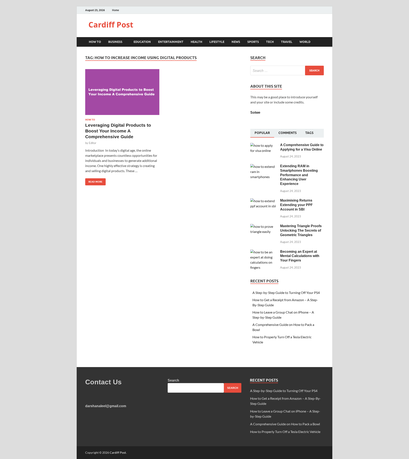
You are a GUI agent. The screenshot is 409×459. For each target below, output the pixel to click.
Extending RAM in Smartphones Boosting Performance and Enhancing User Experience (299, 175)
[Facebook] (312, 10)
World (305, 42)
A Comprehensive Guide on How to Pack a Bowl (285, 424)
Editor (92, 143)
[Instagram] (322, 10)
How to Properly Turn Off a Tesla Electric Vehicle (285, 432)
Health (196, 42)
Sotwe (255, 112)
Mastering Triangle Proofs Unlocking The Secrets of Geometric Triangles (301, 230)
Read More (93, 180)
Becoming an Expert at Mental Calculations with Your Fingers (299, 256)
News (236, 42)
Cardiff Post (110, 24)
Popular (262, 133)
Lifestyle (216, 42)
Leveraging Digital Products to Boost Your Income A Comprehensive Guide (118, 131)
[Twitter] (317, 10)
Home (115, 10)
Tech (270, 42)
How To (95, 42)
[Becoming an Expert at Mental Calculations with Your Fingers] (263, 252)
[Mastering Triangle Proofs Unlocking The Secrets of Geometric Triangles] (263, 226)
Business (115, 42)
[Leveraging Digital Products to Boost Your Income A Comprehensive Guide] (122, 93)
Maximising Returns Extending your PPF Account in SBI (296, 205)
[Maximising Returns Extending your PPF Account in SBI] (263, 201)
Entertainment (170, 42)
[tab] (262, 133)
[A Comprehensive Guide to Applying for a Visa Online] (263, 145)
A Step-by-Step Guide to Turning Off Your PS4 (286, 293)
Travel (286, 42)
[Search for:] (287, 70)
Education (142, 42)
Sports (253, 42)
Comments (287, 133)
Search (173, 380)
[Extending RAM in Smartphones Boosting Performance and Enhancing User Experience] (263, 166)
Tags (309, 133)
